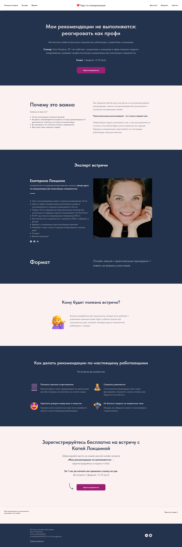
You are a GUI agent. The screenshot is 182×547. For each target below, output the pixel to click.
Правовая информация (37, 541)
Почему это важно (11, 5)
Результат (164, 5)
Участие (175, 5)
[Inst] (31, 241)
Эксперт (25, 5)
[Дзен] (34, 241)
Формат (34, 5)
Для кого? (153, 5)
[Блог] (38, 241)
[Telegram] (146, 535)
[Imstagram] (150, 535)
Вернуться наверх (171, 512)
